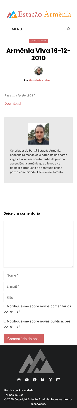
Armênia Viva (38, 41)
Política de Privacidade (18, 390)
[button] (68, 29)
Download (12, 103)
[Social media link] (19, 379)
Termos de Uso (13, 394)
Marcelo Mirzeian (39, 80)
